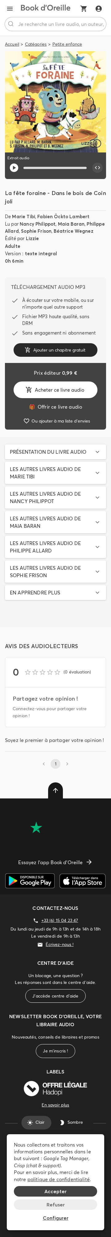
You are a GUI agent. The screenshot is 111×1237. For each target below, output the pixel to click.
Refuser (56, 1205)
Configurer (55, 1218)
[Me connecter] (98, 8)
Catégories (36, 44)
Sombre (75, 1122)
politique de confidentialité (58, 1179)
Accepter (55, 1191)
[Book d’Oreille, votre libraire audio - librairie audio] (45, 9)
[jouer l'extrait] (14, 167)
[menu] (9, 8)
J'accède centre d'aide (55, 996)
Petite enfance (67, 44)
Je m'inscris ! (55, 1051)
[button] (55, 451)
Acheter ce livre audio (59, 390)
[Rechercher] (11, 24)
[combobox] (55, 24)
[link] (55, 406)
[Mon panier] (83, 8)
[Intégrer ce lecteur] (97, 168)
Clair (39, 1122)
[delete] (55, 790)
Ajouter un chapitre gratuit (59, 350)
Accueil (12, 44)
